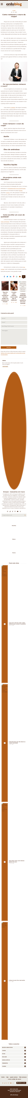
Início (3, 1077)
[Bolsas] (14, 539)
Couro (14, 10)
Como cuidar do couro (14, 1079)
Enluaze (4, 1056)
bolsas (8, 192)
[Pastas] (14, 553)
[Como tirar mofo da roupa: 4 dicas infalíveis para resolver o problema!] (14, 624)
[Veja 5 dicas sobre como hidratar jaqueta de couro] (14, 862)
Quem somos (14, 1077)
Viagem (4, 1066)
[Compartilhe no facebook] (4, 276)
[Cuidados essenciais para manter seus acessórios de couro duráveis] (22, 286)
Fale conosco (23, 1077)
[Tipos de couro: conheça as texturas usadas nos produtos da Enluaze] (5, 285)
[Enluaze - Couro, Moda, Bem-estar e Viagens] (14, 4)
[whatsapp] (20, 511)
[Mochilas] (14, 526)
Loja (7, 1077)
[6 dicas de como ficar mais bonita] (14, 981)
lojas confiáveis (5, 221)
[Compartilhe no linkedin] (10, 276)
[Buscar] (25, 515)
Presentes (5, 1063)
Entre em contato (15, 1091)
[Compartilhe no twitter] (7, 276)
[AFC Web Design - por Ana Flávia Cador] (14, 1095)
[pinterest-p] (15, 511)
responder (5, 366)
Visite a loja (21, 1082)
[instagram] (7, 511)
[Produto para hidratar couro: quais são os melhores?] (14, 285)
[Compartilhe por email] (20, 276)
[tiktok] (10, 511)
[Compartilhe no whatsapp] (16, 276)
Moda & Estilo (6, 1060)
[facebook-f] (12, 511)
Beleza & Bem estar (7, 1047)
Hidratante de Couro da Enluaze (16, 188)
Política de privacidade (14, 1090)
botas (20, 190)
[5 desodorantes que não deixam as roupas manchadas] (14, 743)
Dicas (3, 1053)
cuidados (12, 107)
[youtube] (17, 511)
